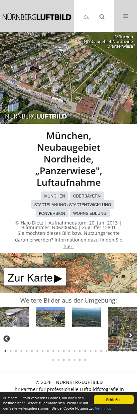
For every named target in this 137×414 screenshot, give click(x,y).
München (54, 195)
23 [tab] (122, 351)
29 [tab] (69, 360)
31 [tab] (79, 360)
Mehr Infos (103, 408)
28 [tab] (64, 360)
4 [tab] (21, 351)
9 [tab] (48, 351)
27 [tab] (58, 360)
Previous (6, 338)
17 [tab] (90, 351)
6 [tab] (32, 351)
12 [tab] (64, 351)
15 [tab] (79, 351)
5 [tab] (26, 351)
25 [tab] (133, 351)
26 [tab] (53, 360)
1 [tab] (5, 351)
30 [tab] (74, 360)
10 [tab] (53, 351)
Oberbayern (87, 195)
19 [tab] (101, 351)
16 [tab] (85, 351)
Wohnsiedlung (89, 213)
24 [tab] (127, 351)
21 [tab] (111, 351)
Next (130, 335)
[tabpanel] (14, 318)
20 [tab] (106, 351)
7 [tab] (37, 351)
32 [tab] (85, 360)
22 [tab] (117, 351)
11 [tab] (58, 351)
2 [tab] (10, 351)
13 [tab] (69, 351)
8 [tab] (42, 351)
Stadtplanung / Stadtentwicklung (72, 204)
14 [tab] (74, 351)
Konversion (52, 213)
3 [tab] (16, 351)
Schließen (113, 399)
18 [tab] (95, 351)
